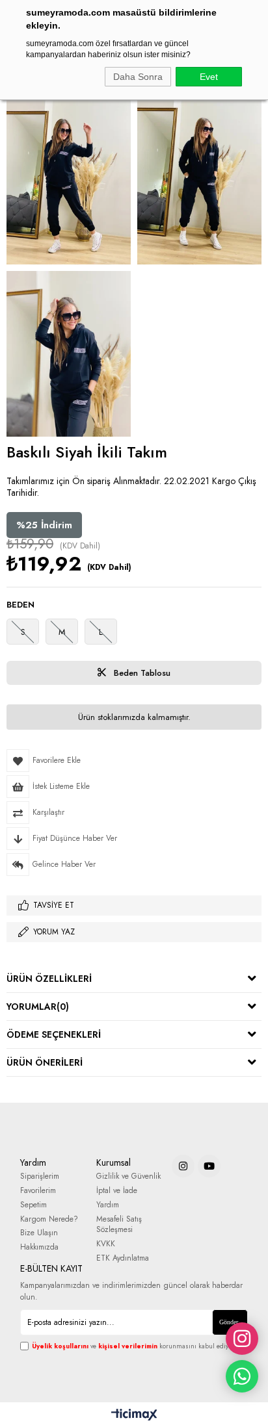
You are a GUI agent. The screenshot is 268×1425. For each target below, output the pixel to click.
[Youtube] (209, 1166)
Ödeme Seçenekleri (54, 1034)
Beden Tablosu (140, 673)
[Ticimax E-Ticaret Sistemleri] (134, 1415)
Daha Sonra (138, 76)
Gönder (228, 1322)
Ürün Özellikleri (49, 978)
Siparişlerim (39, 1176)
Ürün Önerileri (45, 1062)
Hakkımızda (39, 1247)
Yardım (107, 1205)
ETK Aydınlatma (122, 1258)
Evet (209, 76)
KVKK (105, 1244)
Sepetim (33, 1205)
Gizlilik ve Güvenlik (128, 1176)
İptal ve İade (116, 1190)
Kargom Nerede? (49, 1219)
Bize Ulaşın (39, 1233)
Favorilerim (38, 1190)
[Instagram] (183, 1166)
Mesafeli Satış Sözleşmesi (119, 1225)
